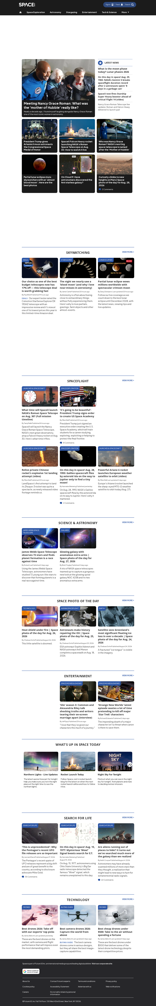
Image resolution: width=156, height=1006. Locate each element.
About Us (26, 981)
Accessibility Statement (59, 986)
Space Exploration (36, 12)
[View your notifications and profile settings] (122, 4)
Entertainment (89, 12)
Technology (29, 608)
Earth (102, 608)
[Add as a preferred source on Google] (30, 971)
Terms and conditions (86, 981)
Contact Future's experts (60, 981)
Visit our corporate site (102, 963)
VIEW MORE (127, 252)
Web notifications (113, 986)
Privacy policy (111, 981)
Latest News (112, 62)
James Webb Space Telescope (31, 531)
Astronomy (55, 12)
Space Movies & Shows (71, 683)
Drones (26, 907)
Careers (25, 992)
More (124, 12)
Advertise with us (84, 986)
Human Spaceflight (70, 608)
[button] (129, 4)
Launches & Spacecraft (34, 388)
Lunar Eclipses (105, 260)
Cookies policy (28, 986)
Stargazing (71, 12)
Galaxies (65, 530)
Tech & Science (109, 12)
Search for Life (30, 825)
